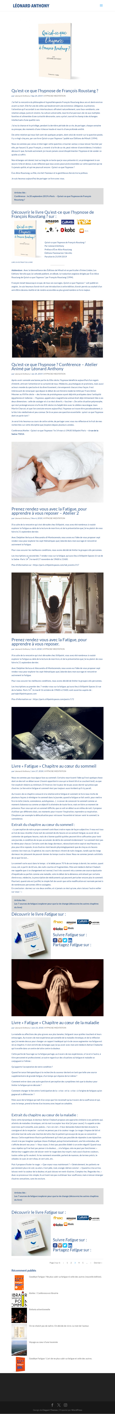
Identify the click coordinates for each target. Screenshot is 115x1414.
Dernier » (98, 1263)
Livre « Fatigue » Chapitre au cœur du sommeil (54, 765)
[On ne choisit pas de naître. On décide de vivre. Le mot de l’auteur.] (19, 1332)
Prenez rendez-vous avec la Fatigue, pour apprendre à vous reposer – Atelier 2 (49, 510)
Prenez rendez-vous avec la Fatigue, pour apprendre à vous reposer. (49, 641)
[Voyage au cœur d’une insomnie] (19, 1348)
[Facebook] (55, 940)
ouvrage (80, 541)
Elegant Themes (50, 1410)
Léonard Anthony (22, 96)
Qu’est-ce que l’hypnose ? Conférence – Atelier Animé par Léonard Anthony (55, 366)
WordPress (76, 1410)
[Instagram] (60, 940)
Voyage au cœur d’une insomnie (43, 1342)
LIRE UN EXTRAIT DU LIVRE (22, 262)
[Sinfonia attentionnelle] (19, 1316)
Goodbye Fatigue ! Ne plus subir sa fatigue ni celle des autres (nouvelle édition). (65, 1276)
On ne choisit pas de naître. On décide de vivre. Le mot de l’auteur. (59, 1326)
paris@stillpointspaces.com (24, 693)
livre (57, 528)
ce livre (51, 178)
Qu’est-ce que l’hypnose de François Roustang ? (55, 90)
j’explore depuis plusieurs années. (59, 425)
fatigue (35, 788)
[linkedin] (70, 940)
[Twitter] (65, 940)
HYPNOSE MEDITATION (55, 96)
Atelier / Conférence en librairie (43, 1293)
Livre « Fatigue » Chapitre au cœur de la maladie (55, 1022)
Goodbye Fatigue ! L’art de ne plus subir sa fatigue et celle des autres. (60, 1358)
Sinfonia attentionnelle (39, 1309)
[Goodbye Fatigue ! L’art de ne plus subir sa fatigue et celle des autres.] (19, 1365)
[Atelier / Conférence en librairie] (19, 1299)
